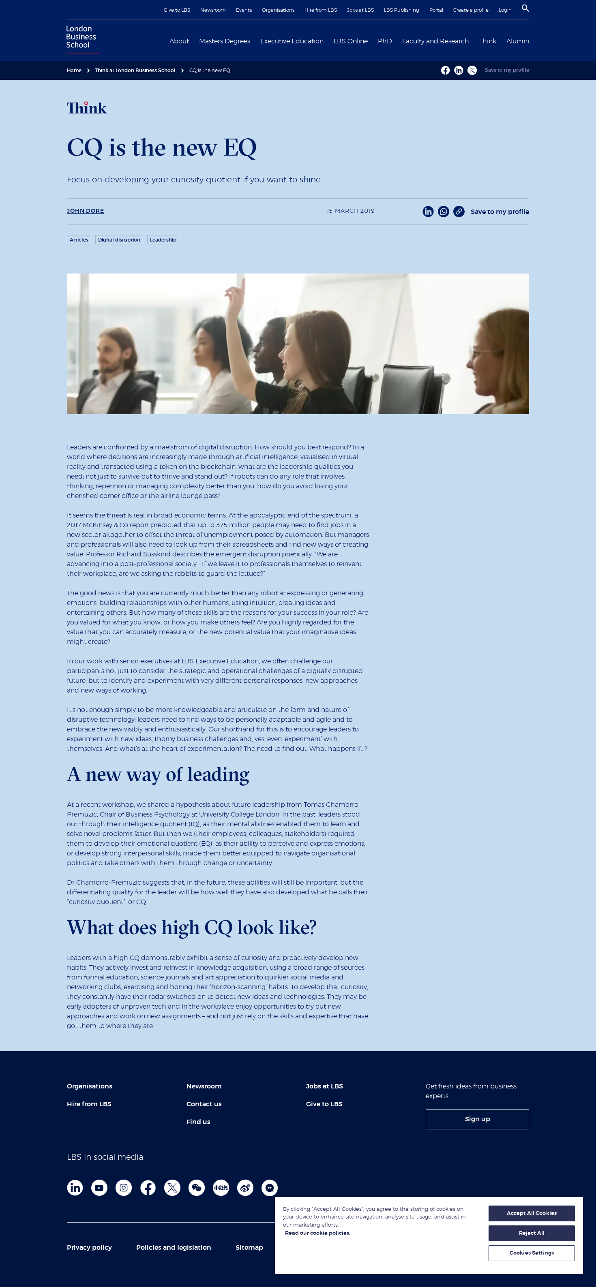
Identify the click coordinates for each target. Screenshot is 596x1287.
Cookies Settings (532, 1253)
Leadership (163, 239)
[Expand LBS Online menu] (373, 40)
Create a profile (471, 10)
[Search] (525, 8)
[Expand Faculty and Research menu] (474, 40)
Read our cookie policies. (317, 1233)
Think (487, 41)
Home (74, 70)
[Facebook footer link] (148, 1188)
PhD (385, 41)
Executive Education (292, 41)
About (179, 41)
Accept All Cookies (532, 1213)
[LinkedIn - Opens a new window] (428, 211)
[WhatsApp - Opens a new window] (443, 211)
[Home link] (81, 40)
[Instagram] (124, 1188)
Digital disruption (119, 239)
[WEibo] (245, 1188)
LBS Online (351, 41)
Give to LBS (177, 10)
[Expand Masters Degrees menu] (255, 40)
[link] (477, 1119)
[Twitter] (172, 1188)
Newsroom (213, 10)
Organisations (278, 10)
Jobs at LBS (360, 10)
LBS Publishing (401, 10)
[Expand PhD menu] (397, 40)
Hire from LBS (320, 10)
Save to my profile (507, 70)
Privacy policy (89, 1247)
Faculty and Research (435, 41)
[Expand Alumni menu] (534, 40)
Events (244, 10)
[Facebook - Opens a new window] (445, 70)
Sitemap (249, 1247)
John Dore (85, 211)
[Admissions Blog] (270, 1188)
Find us (198, 1122)
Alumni (517, 41)
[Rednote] (221, 1188)
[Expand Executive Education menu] (328, 40)
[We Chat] (197, 1188)
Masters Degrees (224, 41)
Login (505, 10)
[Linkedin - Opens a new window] (458, 70)
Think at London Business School (135, 70)
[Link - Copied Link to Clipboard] (459, 211)
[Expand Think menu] (501, 40)
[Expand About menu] (194, 40)
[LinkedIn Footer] (75, 1188)
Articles (79, 239)
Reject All (532, 1233)
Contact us (204, 1104)
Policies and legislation (173, 1247)
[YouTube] (99, 1188)
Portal (436, 10)
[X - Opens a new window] (472, 70)
